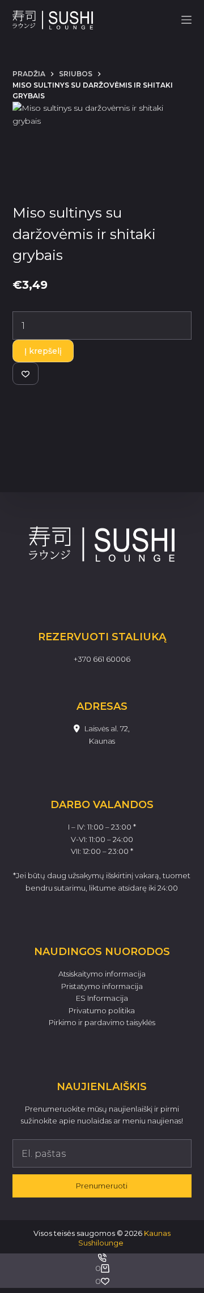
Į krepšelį (43, 351)
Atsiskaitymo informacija (102, 973)
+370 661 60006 (102, 658)
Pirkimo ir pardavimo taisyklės (102, 1022)
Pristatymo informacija (102, 986)
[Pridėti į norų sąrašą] (25, 373)
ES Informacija (102, 998)
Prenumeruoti (102, 1185)
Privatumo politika (102, 1010)
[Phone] (102, 1257)
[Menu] (186, 20)
